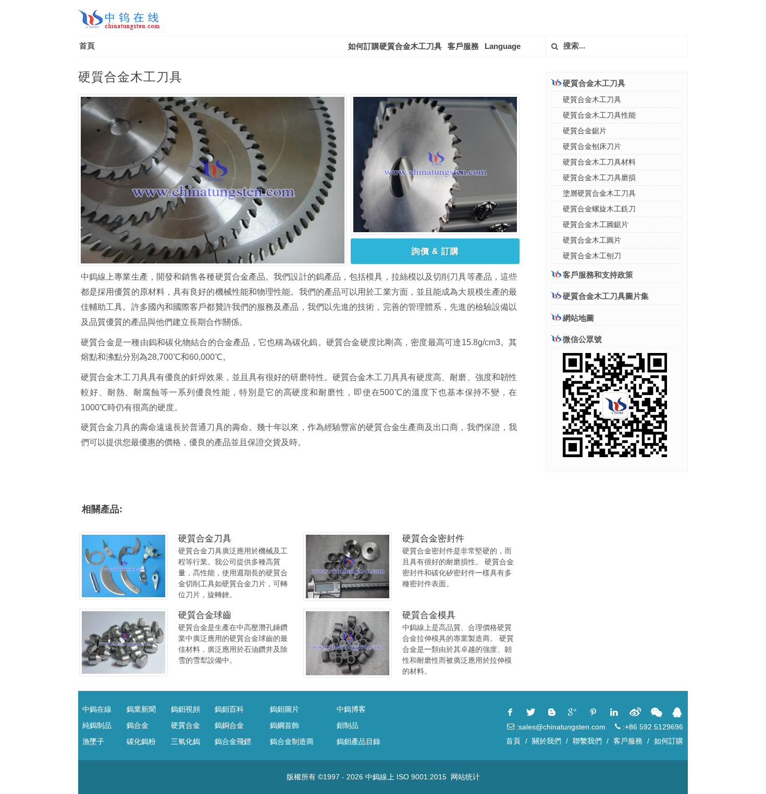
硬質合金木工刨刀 (592, 255)
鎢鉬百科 (229, 709)
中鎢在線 (97, 709)
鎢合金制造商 (292, 741)
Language (503, 46)
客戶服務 (463, 46)
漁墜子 (93, 741)
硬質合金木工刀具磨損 (599, 177)
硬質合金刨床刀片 (592, 146)
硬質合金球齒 (204, 615)
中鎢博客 (351, 709)
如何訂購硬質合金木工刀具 (395, 46)
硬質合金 (185, 725)
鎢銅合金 (229, 725)
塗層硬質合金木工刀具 (599, 193)
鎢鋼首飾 (284, 725)
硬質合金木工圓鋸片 (595, 224)
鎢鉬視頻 (185, 709)
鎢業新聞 (141, 709)
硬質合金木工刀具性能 (599, 115)
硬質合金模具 (428, 615)
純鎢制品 (97, 725)
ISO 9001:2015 (422, 777)
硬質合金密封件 (433, 539)
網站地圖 (578, 317)
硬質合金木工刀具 (592, 99)
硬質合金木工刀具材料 (599, 162)
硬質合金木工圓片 (592, 240)
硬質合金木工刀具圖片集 (606, 296)
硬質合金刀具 (204, 539)
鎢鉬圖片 (284, 709)
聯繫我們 (587, 741)
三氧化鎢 (185, 741)
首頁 (87, 45)
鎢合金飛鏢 (233, 741)
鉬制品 (348, 725)
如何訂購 (668, 741)
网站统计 (465, 777)
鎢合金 (138, 725)
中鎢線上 (379, 777)
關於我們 (546, 741)
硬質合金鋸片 (585, 131)
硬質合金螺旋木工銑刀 (599, 209)
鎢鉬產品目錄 (358, 741)
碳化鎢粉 (141, 741)
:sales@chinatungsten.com (560, 727)
